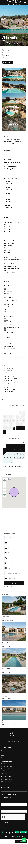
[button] (14, 492)
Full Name (4, 801)
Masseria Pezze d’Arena (8, 695)
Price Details (9, 159)
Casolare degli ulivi (7, 642)
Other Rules (7, 387)
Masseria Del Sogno (7, 668)
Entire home (7, 50)
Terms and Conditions (12, 363)
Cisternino (5, 40)
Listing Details (10, 240)
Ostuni (3, 618)
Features (8, 282)
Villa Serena (5, 721)
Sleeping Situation (11, 178)
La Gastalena (5, 616)
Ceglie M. (4, 670)
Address (8, 218)
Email (3, 807)
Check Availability (7, 62)
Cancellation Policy (9, 376)
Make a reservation (21, 841)
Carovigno (4, 696)
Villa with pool (8, 53)
